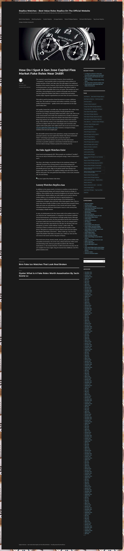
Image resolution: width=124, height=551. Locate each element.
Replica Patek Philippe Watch (91, 174)
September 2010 (88, 512)
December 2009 (88, 526)
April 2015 (87, 429)
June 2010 (87, 517)
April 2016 (87, 411)
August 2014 (87, 441)
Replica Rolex (99, 179)
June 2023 (87, 281)
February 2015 (88, 432)
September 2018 (88, 367)
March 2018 (87, 376)
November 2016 (88, 400)
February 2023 (88, 287)
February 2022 (88, 305)
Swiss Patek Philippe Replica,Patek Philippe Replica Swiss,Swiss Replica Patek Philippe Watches (94, 249)
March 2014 (87, 449)
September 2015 (88, 421)
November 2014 (88, 437)
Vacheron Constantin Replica (91, 253)
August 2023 (87, 278)
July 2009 (87, 533)
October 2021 (88, 311)
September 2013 (88, 458)
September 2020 (88, 331)
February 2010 (88, 523)
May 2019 (87, 355)
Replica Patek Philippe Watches (91, 177)
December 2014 (88, 435)
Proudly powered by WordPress (58, 544)
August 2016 (87, 405)
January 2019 (88, 361)
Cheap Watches (87, 109)
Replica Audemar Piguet (90, 233)
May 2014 (87, 446)
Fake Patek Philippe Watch (90, 111)
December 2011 (88, 489)
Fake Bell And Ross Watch (90, 211)
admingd (21, 83)
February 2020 (88, 341)
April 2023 (87, 284)
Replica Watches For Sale (90, 185)
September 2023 (88, 276)
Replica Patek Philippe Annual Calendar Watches (93, 157)
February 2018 (88, 378)
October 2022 (88, 293)
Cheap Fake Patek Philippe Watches (92, 106)
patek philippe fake (88, 126)
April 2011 (87, 501)
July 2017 (87, 388)
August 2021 (87, 314)
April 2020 (87, 338)
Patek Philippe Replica (71, 19)
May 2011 (87, 500)
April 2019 (87, 356)
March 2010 (87, 521)
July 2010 (87, 515)
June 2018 (87, 372)
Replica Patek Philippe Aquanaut (92, 160)
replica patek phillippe (89, 179)
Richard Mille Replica (85, 19)
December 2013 (88, 453)
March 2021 (87, 322)
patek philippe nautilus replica (91, 134)
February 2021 (88, 323)
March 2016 (87, 412)
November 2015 (88, 418)
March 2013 (87, 467)
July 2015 (87, 424)
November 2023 (88, 273)
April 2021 (87, 320)
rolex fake (99, 185)
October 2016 (88, 402)
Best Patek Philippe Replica (97, 96)
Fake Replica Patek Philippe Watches (92, 119)
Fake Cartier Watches (89, 214)
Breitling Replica (36, 19)
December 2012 (88, 471)
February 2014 (88, 450)
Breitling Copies (99, 99)
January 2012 (88, 488)
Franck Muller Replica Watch (91, 217)
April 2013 (87, 465)
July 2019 (87, 352)
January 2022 (88, 307)
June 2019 (87, 353)
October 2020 (88, 329)
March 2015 (87, 430)
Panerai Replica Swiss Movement (92, 224)
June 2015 (87, 426)
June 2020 (87, 335)
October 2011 (87, 492)
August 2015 (87, 423)
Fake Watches (87, 121)
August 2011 (87, 495)
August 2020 (87, 332)
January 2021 (88, 325)
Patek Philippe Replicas (89, 139)
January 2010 (88, 524)
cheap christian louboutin (26, 22)
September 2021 (88, 313)
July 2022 (87, 297)
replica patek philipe (89, 151)
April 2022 (87, 302)
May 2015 (87, 427)
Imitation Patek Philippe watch (91, 124)
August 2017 (87, 387)
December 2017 (88, 381)
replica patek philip (88, 149)
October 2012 (88, 474)
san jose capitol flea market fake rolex (47, 127)
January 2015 (88, 433)
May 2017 (87, 391)
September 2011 (88, 494)
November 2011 (88, 491)
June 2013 (87, 462)
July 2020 (87, 334)
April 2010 (87, 520)
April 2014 (87, 447)
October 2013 (88, 456)
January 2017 (88, 397)
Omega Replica (58, 19)
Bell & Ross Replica (24, 19)
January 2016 (88, 415)
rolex (86, 246)
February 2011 (88, 505)
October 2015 (88, 420)
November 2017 (88, 382)
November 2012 (88, 473)
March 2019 (87, 358)
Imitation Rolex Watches (24, 87)
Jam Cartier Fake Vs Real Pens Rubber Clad (94, 82)
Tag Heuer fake (98, 190)
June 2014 (87, 444)
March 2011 (87, 503)
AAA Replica (87, 96)
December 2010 (88, 508)
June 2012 (87, 480)
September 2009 (88, 530)
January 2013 (87, 470)
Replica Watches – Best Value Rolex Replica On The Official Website (54, 11)
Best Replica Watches (89, 99)
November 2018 (88, 364)
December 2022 (88, 290)
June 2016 (87, 408)
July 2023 (87, 279)
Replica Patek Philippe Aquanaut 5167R (93, 162)
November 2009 (88, 527)
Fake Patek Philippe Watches (91, 114)
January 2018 (88, 379)
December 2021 (88, 308)
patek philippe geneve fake (90, 129)
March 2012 (87, 485)
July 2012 (87, 479)
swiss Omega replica (89, 187)
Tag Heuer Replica (98, 19)
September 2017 (88, 385)
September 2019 (88, 349)
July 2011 (87, 497)
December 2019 (88, 344)
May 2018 (87, 373)
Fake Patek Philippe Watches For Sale (93, 116)
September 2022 (88, 294)
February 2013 (88, 468)
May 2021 (87, 319)
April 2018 (87, 375)
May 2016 (87, 409)
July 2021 (87, 316)
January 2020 (88, 343)
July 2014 (87, 443)
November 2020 (88, 328)
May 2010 (87, 518)
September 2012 (88, 476)
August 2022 (87, 296)
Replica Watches (88, 182)
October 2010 (88, 511)
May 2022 (87, 301)
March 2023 (87, 285)
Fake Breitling (88, 212)
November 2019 (88, 346)
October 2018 (88, 365)
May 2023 (87, 282)
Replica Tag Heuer (89, 241)
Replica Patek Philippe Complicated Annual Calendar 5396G (92, 172)
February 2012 (88, 486)
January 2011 (87, 506)
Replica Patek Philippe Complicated (92, 165)
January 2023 (88, 288)
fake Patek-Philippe (97, 109)
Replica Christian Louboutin (90, 146)
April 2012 (87, 483)
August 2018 (87, 369)
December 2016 (88, 399)
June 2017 (87, 390)
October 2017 (88, 384)
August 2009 (87, 532)
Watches (86, 192)
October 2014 (88, 438)
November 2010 (88, 509)
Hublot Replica (47, 19)
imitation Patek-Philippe (98, 121)
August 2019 (87, 350)
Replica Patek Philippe (89, 154)
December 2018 (88, 362)
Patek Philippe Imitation (90, 131)
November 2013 (88, 455)
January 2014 (88, 452)
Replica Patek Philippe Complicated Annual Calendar (92, 168)
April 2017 (87, 393)
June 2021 (87, 317)
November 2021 (88, 310)
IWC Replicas (88, 221)
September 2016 (88, 403)
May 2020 (87, 337)
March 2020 (87, 340)
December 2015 (88, 417)
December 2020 (88, 326)
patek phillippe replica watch (91, 144)
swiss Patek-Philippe (89, 190)
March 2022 (87, 304)
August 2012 (87, 477)
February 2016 (88, 414)
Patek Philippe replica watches (91, 141)
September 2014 (88, 440)
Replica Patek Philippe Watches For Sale (94, 239)
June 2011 (87, 498)
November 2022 (88, 291)
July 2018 (87, 370)
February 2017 (88, 396)
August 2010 (87, 514)
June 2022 (87, 299)
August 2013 (87, 459)
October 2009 (88, 529)
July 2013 (87, 461)
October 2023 (88, 275)
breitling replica (88, 101)
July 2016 (87, 406)
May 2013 (87, 464)
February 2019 (88, 359)
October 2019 (88, 347)
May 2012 (87, 482)
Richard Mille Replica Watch (91, 244)
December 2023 (88, 272)
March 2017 (87, 394)
